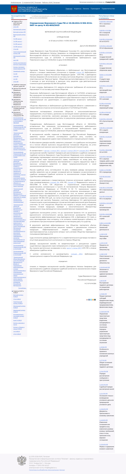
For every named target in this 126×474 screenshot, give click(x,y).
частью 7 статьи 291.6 (69, 151)
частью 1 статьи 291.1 (52, 151)
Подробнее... (22, 288)
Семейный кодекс (19, 71)
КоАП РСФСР (17, 320)
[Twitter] (91, 299)
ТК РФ (15, 74)
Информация (16, 2)
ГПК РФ (15, 49)
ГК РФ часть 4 (17, 46)
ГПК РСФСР (17, 299)
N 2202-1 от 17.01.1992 (105, 170)
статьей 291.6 (77, 254)
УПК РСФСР (17, 334)
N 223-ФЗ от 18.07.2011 (106, 156)
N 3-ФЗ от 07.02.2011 (105, 112)
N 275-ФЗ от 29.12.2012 (106, 63)
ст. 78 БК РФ (103, 294)
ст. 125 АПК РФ (104, 444)
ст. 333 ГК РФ (103, 234)
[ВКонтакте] (89, 299)
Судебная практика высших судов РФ (43, 16)
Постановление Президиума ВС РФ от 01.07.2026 (19, 247)
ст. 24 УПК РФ (103, 393)
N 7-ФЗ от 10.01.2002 (105, 103)
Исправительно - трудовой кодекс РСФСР (18, 316)
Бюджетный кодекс (19, 29)
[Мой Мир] (95, 299)
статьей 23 (72, 182)
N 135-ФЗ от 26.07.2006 (106, 128)
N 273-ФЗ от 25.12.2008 (106, 86)
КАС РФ (15, 60)
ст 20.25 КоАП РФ (105, 267)
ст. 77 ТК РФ (103, 360)
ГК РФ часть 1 (17, 39)
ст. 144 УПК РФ (104, 371)
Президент (95, 9)
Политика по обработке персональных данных (47, 470)
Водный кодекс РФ (19, 32)
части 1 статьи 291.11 (74, 248)
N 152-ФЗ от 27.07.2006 (106, 187)
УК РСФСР (16, 331)
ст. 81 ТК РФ (103, 280)
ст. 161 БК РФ (103, 347)
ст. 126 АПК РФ (104, 409)
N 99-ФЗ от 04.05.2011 (106, 136)
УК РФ (15, 79)
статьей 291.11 (84, 151)
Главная (69, 9)
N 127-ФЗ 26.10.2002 (105, 176)
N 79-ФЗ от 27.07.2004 (106, 52)
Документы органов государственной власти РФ (19, 108)
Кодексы (77, 9)
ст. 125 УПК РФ (104, 384)
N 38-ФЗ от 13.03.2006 (106, 97)
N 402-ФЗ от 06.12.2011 (106, 119)
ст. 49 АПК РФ (104, 420)
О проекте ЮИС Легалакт (31, 2)
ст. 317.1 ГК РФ (103, 243)
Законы (86, 9)
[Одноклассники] (93, 299)
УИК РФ (15, 76)
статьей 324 (54, 182)
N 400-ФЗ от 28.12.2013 (106, 21)
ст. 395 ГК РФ (103, 254)
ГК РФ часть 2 (17, 41)
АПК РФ (15, 27)
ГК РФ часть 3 (17, 44)
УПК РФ (15, 81)
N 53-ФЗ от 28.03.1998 (106, 214)
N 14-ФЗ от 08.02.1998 (106, 150)
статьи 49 (80, 72)
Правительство (108, 9)
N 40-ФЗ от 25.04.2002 (106, 39)
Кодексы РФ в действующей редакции (17, 23)
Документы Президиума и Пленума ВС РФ (18, 114)
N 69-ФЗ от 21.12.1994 (105, 30)
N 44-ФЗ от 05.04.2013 (106, 196)
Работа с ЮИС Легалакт (51, 2)
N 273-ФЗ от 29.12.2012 (106, 46)
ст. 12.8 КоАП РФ (104, 311)
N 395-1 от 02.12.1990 (105, 223)
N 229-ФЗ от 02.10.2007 (106, 203)
